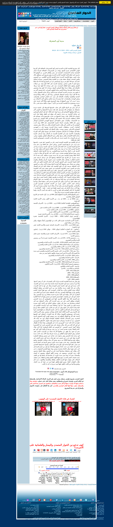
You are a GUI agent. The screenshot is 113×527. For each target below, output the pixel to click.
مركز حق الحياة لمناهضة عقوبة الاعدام (73, 510)
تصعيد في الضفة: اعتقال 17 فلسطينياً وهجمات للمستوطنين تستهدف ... (24, 114)
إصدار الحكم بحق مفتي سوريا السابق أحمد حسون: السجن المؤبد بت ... (23, 140)
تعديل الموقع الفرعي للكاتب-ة (32, 512)
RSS (63, 452)
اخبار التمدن (58, 505)
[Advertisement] (90, 50)
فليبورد (38, 452)
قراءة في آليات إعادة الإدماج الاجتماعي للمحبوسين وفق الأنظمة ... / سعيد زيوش (24, 178)
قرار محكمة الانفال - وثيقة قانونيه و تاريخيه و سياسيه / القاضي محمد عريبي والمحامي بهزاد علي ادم (24, 201)
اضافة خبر (36, 506)
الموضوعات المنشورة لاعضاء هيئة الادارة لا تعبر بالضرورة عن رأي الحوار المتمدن (43, 519)
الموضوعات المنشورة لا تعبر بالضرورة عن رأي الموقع (92, 517)
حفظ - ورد (42, 473)
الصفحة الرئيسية (92, 25)
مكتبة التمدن (79, 515)
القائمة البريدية (57, 511)
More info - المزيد (43, 4)
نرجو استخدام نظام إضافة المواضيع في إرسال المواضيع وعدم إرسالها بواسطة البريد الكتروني (83, 519)
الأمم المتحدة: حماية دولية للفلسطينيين (24, 118)
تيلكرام (51, 452)
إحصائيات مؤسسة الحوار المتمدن (96, 510)
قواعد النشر (101, 511)
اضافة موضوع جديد (34, 505)
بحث (65, 474)
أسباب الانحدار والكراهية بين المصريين (24, 71)
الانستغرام (59, 452)
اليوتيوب (67, 452)
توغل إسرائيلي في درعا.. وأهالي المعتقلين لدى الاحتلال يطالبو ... (24, 122)
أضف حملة (36, 511)
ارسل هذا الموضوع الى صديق (54, 473)
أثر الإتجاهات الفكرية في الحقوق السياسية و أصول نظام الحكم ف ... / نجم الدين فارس (24, 195)
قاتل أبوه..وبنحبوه (24, 86)
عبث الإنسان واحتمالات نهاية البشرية (24, 59)
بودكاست (24, 500)
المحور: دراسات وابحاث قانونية (72, 52)
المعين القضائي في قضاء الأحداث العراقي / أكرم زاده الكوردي (24, 211)
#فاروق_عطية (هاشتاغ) (60, 368)
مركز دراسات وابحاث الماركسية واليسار (73, 505)
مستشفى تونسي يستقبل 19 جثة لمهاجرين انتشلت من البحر (24, 130)
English (59, 514)
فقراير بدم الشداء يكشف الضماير (25, 61)
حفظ (70, 474)
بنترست (48, 452)
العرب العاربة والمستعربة (26, 84)
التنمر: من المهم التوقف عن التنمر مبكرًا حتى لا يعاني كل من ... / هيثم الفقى (23, 169)
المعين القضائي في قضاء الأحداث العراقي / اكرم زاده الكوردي (24, 207)
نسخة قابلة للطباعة (69, 473)
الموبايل (34, 452)
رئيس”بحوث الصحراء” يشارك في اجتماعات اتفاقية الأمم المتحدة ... (24, 149)
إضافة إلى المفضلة (56, 474)
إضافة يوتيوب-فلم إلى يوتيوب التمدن (30, 507)
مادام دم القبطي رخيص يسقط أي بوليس (24, 90)
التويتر (70, 452)
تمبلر (44, 452)
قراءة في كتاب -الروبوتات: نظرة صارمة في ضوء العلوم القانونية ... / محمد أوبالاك (24, 184)
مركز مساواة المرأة (77, 506)
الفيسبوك (75, 452)
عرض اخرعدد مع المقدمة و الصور (96, 507)
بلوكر (41, 452)
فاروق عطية (72, 25)
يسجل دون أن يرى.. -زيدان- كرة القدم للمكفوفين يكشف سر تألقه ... (24, 134)
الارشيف (59, 507)
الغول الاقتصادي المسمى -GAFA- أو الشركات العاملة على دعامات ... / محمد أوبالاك (24, 189)
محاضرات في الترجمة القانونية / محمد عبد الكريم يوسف (24, 174)
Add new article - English (32, 510)
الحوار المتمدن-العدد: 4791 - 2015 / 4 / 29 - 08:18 (66, 50)
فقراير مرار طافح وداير (23, 64)
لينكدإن (55, 452)
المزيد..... (94, 217)
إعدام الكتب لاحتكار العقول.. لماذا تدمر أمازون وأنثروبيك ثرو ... (24, 126)
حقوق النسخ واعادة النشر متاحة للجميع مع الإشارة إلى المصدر (47, 517)
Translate (61, 374)
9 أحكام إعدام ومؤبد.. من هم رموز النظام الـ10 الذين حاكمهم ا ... (24, 153)
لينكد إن (60, 500)
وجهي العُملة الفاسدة (24, 79)
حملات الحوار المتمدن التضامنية (54, 506)
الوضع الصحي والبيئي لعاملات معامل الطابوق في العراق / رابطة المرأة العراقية (24, 163)
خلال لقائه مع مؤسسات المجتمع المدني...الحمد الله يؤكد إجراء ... (23, 145)
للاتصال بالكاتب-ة (45, 474)
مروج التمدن (58, 510)
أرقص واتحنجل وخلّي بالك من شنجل (24, 50)
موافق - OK (105, 2)
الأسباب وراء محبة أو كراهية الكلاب (24, 56)
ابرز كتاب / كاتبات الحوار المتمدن (96, 512)
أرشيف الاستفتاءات (56, 509)
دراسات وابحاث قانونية (81, 25)
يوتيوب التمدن (79, 514)
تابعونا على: (79, 451)
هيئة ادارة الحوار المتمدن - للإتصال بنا (96, 509)
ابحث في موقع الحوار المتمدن (32, 514)
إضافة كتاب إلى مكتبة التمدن (32, 509)
